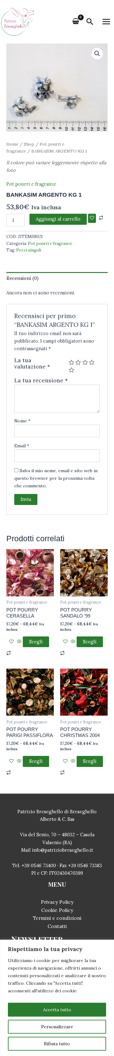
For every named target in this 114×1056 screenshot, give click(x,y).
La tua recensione (41, 380)
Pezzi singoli (28, 250)
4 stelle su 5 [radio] (92, 362)
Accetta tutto (57, 1009)
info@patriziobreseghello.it (62, 850)
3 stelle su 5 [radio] (85, 362)
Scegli (36, 642)
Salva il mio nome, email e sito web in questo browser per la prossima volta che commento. (56, 478)
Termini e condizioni (57, 918)
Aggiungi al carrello (58, 219)
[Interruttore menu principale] (106, 21)
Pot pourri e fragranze (31, 184)
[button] (90, 22)
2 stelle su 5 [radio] (78, 362)
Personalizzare (57, 1027)
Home (12, 144)
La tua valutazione (32, 363)
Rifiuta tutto (57, 1044)
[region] (57, 998)
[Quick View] (19, 642)
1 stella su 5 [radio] (71, 362)
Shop (29, 144)
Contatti (57, 926)
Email (21, 446)
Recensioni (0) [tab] (22, 278)
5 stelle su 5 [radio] (71, 370)
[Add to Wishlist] (92, 218)
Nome (22, 421)
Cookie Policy (57, 910)
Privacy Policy (57, 902)
